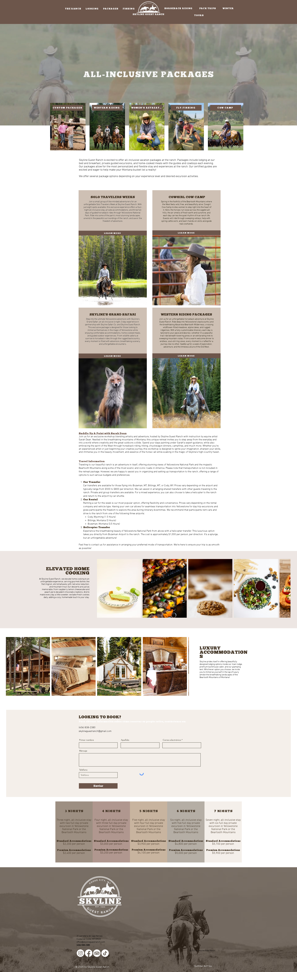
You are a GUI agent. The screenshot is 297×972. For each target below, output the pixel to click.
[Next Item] (285, 588)
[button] (73, 9)
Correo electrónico (172, 740)
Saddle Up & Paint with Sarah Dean (103, 433)
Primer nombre (86, 740)
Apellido (125, 740)
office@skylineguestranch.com (91, 942)
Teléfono (83, 770)
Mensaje (83, 751)
